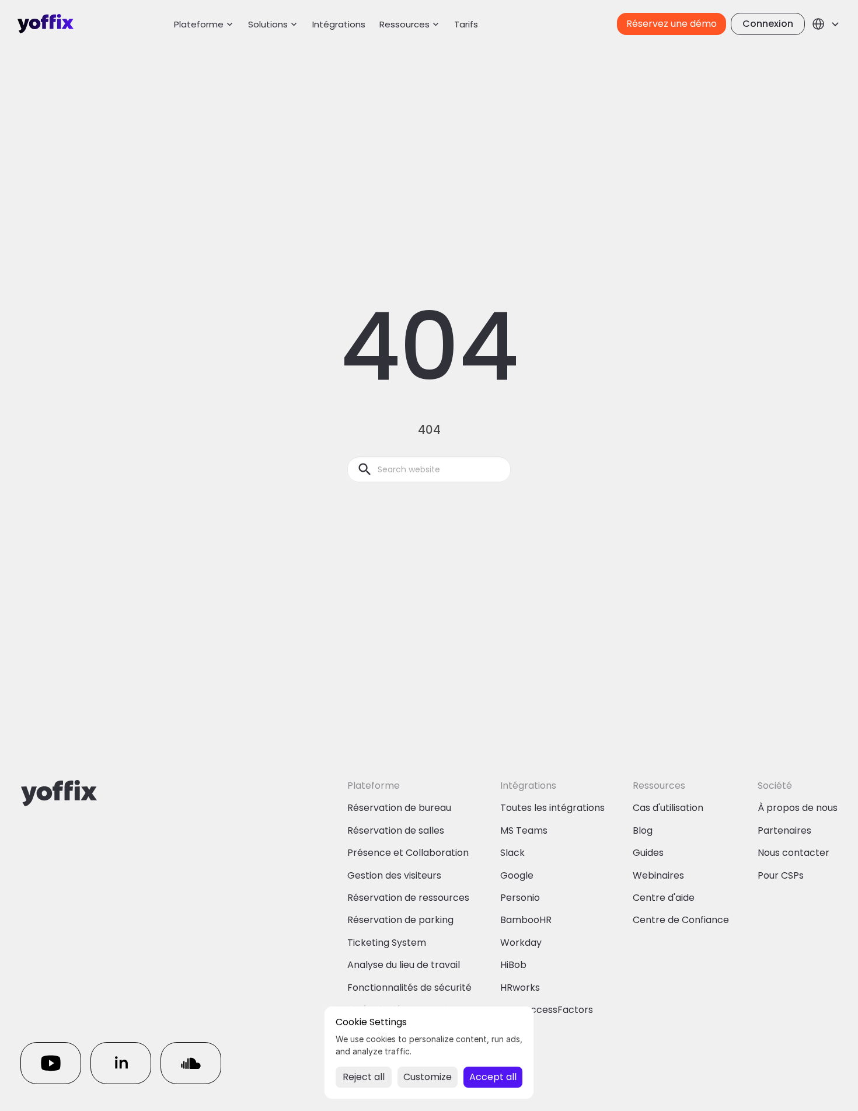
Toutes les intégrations (552, 807)
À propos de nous (798, 807)
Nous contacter (793, 852)
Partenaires (784, 830)
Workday (521, 942)
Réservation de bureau (399, 807)
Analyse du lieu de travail (403, 964)
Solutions (268, 24)
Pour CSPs (781, 875)
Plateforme (199, 24)
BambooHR (526, 920)
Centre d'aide (664, 897)
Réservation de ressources (408, 897)
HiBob (513, 964)
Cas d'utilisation (668, 807)
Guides (648, 852)
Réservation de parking (400, 920)
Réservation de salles (395, 830)
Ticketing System (386, 942)
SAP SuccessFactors (546, 1009)
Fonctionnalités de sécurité (409, 987)
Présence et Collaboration (408, 852)
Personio (520, 897)
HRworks (520, 987)
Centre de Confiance (681, 920)
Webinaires (658, 875)
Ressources (404, 24)
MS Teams (523, 830)
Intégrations (338, 24)
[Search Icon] (429, 469)
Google (516, 875)
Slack (512, 852)
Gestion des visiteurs (394, 875)
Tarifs (466, 24)
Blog (643, 830)
